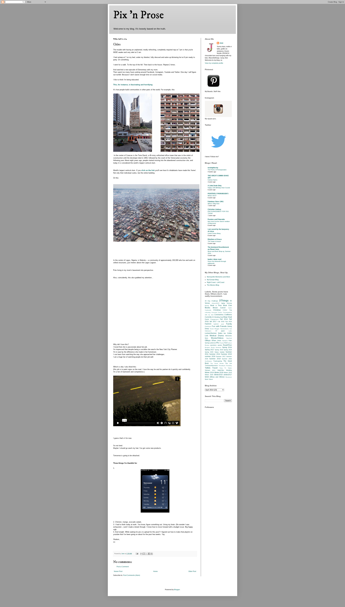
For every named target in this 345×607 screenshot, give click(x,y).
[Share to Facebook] (149, 553)
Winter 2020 (209, 374)
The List (228, 363)
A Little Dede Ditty (215, 186)
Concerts (214, 312)
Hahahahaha (224, 328)
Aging (223, 303)
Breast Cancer (219, 308)
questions (213, 345)
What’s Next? (212, 195)
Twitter (230, 368)
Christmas (217, 310)
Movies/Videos (217, 338)
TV (225, 368)
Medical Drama (217, 335)
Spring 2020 (209, 352)
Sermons (218, 347)
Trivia (221, 368)
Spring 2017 (209, 350)
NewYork (229, 338)
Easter (207, 319)
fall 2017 (213, 321)
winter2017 (228, 375)
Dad (221, 317)
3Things (224, 300)
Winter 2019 (228, 372)
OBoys (208, 340)
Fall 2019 (228, 321)
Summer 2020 (227, 359)
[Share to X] (146, 553)
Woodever (228, 377)
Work (206, 379)
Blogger (177, 590)
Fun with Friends (219, 326)
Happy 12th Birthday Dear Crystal (219, 187)
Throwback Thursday (225, 365)
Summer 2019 (214, 359)
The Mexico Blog (213, 285)
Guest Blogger (214, 328)
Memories (228, 335)
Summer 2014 (214, 354)
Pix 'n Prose (138, 15)
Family (229, 324)
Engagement (215, 319)
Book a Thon (216, 305)
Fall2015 (208, 324)
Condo (220, 312)
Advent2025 (215, 303)
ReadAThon (227, 345)
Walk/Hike (221, 370)
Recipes (207, 347)
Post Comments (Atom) (131, 575)
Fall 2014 (224, 319)
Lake (230, 331)
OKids (219, 340)
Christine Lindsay (214, 209)
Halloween (208, 331)
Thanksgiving (217, 361)
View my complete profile (214, 63)
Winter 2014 (209, 372)
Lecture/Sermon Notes (213, 333)
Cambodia (208, 310)
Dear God (227, 317)
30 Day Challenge (211, 301)
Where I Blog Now (213, 203)
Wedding (229, 370)
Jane (221, 43)
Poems (222, 343)
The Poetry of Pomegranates (217, 170)
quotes (220, 345)
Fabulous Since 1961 (216, 202)
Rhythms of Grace (215, 239)
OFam (214, 340)
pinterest (213, 343)
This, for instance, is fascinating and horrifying (132, 85)
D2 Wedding (216, 317)
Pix (217, 343)
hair (231, 328)
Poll (225, 343)
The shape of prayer (214, 241)
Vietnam (207, 370)
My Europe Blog (213, 280)
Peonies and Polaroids (216, 219)
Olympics (225, 340)
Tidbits (207, 368)
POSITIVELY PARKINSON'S (218, 194)
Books (207, 308)
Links (229, 333)
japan (223, 331)
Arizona (229, 303)
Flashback (208, 326)
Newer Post (118, 571)
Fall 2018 (221, 321)
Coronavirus (218, 315)
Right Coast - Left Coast (215, 282)
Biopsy (207, 305)
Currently (208, 317)
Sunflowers (208, 361)
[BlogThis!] (144, 553)
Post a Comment (123, 567)
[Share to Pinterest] (151, 553)
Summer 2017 (221, 356)
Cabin (230, 308)
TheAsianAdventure (211, 365)
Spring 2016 (227, 347)
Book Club (227, 305)
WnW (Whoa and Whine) (215, 377)
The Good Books (217, 363)
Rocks (213, 347)
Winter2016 (218, 375)
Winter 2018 (218, 372)
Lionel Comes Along (214, 233)
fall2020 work (219, 324)
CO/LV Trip (227, 310)
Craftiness (228, 315)
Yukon (211, 379)
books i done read (214, 259)
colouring (208, 312)
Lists (206, 336)
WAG (213, 370)
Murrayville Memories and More (218, 277)
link (225, 333)
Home (155, 571)
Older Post (192, 571)
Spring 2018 (219, 350)
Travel (215, 368)
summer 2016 (210, 356)
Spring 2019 (228, 350)
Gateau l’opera (212, 180)
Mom (206, 338)
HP (216, 331)
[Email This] (141, 553)
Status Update (220, 352)
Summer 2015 (226, 354)
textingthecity (213, 168)
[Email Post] (137, 553)
